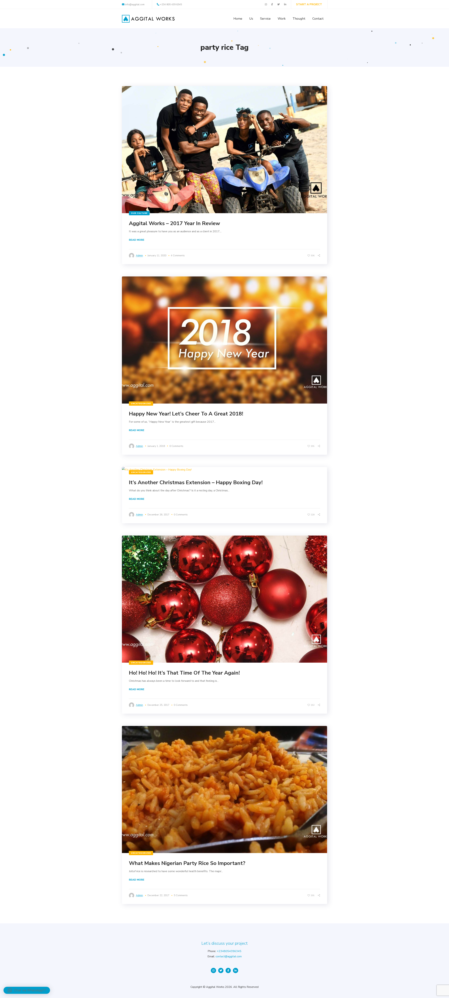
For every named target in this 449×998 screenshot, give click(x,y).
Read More (136, 240)
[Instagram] (213, 970)
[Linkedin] (235, 970)
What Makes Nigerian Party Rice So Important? (187, 863)
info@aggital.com (134, 4)
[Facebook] (228, 970)
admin (139, 255)
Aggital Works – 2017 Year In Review (174, 223)
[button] (27, 990)
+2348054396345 (229, 951)
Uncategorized (141, 403)
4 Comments (178, 255)
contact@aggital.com (229, 956)
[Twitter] (220, 970)
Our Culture (139, 213)
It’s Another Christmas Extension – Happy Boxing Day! (196, 482)
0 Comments (176, 446)
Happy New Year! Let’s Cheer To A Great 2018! (186, 413)
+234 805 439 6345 (171, 4)
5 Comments (181, 895)
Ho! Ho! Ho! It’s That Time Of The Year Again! (184, 672)
